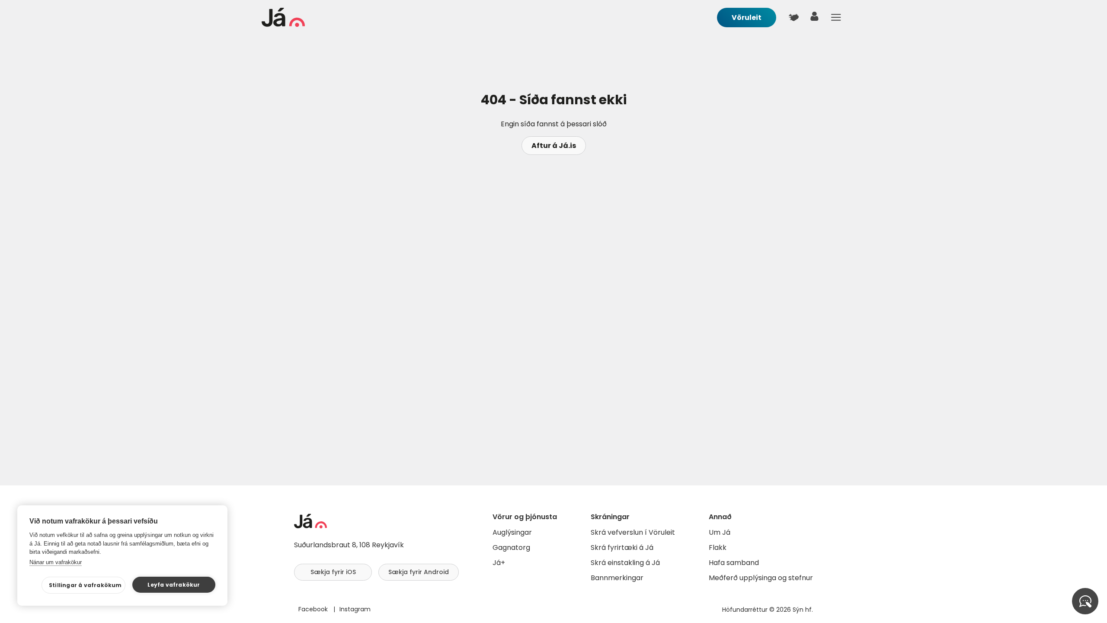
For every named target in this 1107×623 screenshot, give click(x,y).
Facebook (314, 609)
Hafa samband (734, 563)
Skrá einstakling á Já (625, 563)
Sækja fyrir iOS (333, 572)
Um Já (719, 532)
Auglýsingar (512, 532)
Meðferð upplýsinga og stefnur (761, 578)
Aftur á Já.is (553, 146)
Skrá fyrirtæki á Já (622, 547)
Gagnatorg (511, 547)
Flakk (717, 547)
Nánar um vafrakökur (55, 562)
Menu (835, 17)
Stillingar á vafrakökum (85, 585)
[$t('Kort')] (793, 17)
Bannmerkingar (617, 578)
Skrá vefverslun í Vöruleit (633, 532)
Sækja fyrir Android (418, 572)
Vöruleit (746, 17)
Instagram (355, 609)
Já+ (499, 563)
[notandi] (814, 18)
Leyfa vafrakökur (173, 584)
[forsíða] (283, 24)
